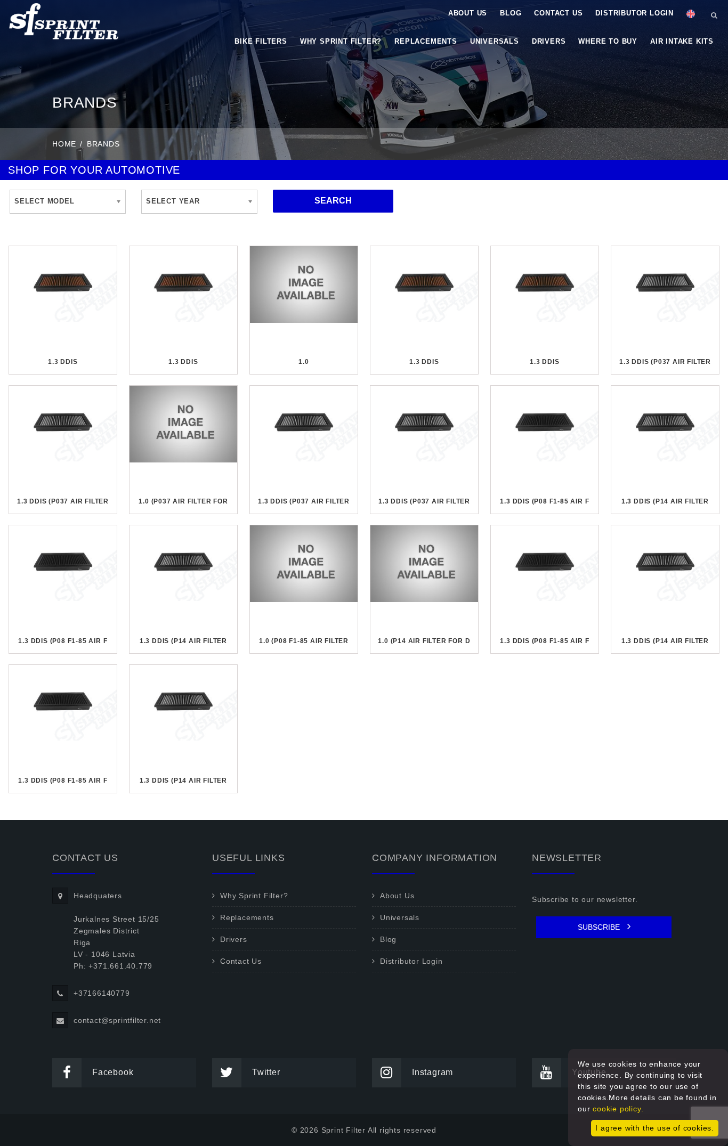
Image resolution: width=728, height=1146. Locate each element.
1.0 (303, 361)
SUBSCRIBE (600, 927)
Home (64, 144)
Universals (494, 41)
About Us (467, 13)
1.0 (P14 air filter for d (424, 641)
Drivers (549, 41)
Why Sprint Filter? (341, 41)
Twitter (266, 1072)
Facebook (112, 1072)
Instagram (432, 1072)
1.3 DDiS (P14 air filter (665, 501)
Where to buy (607, 41)
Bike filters (260, 41)
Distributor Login (634, 13)
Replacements (425, 41)
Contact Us (558, 13)
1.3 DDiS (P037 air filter (665, 361)
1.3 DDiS (62, 361)
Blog (510, 13)
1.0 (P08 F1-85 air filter (304, 641)
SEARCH (333, 200)
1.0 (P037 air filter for (183, 501)
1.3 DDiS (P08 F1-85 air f (544, 501)
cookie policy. (618, 1108)
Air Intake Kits (682, 41)
